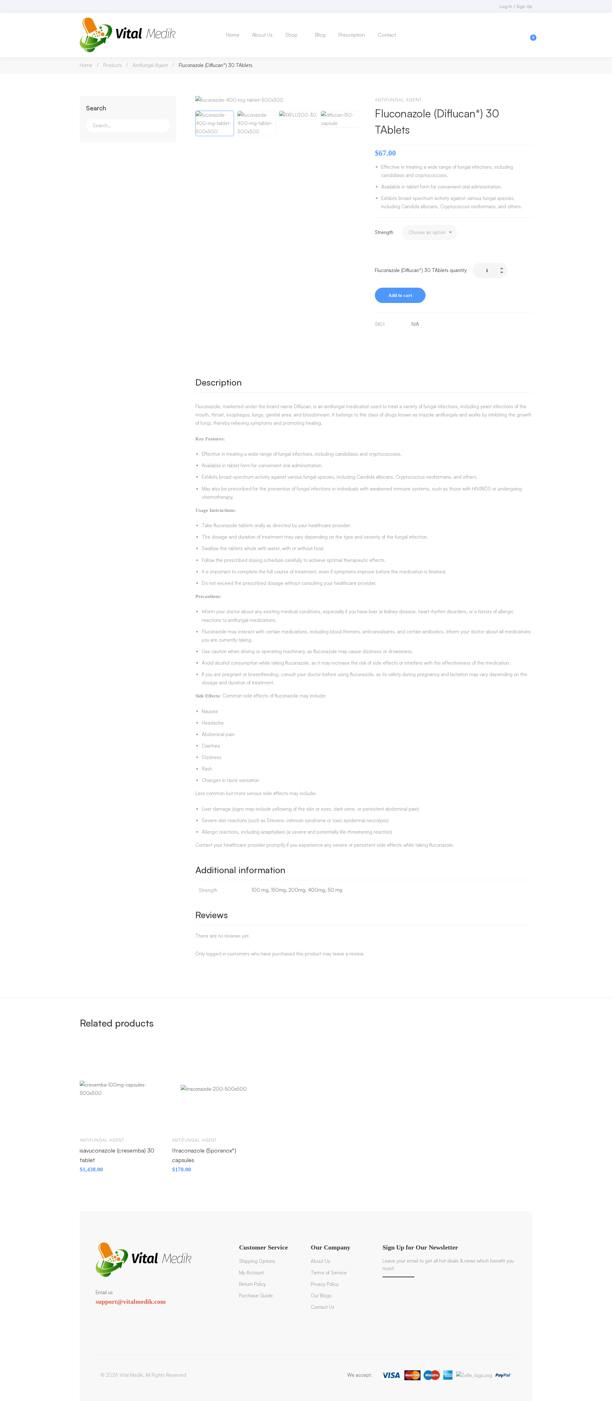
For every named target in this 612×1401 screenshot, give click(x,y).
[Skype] (115, 1313)
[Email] (404, 337)
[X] (391, 337)
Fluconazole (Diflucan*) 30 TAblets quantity (421, 270)
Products (112, 65)
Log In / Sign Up (515, 6)
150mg (278, 890)
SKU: (380, 324)
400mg (316, 890)
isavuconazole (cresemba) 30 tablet (117, 1155)
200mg (296, 890)
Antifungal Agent (150, 65)
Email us (104, 1292)
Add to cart (400, 295)
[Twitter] (95, 1313)
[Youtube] (124, 1313)
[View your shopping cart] (529, 35)
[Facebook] (377, 337)
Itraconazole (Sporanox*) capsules (204, 1155)
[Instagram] (134, 1313)
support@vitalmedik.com (131, 1301)
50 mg (335, 890)
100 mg (259, 890)
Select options (90, 1122)
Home (86, 65)
